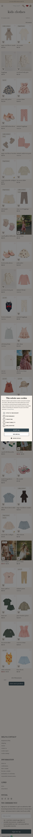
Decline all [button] (16, 434)
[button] (16, 438)
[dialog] (16, 418)
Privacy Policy (10, 409)
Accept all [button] (16, 430)
